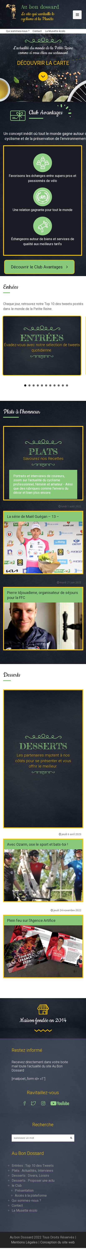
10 (63, 385)
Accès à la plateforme (31, 1195)
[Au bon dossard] (12, 11)
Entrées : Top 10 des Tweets (33, 1166)
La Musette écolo (55, 31)
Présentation (24, 1191)
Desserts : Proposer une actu (33, 1181)
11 (67, 385)
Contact (37, 31)
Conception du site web (57, 1242)
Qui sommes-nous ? (17, 31)
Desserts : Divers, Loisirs (30, 1176)
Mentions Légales (24, 1242)
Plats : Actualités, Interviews (32, 1171)
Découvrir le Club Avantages (37, 266)
